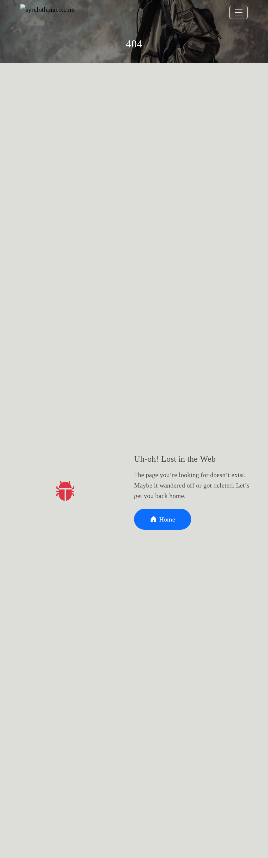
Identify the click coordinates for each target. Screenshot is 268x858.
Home (167, 519)
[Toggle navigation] (238, 12)
